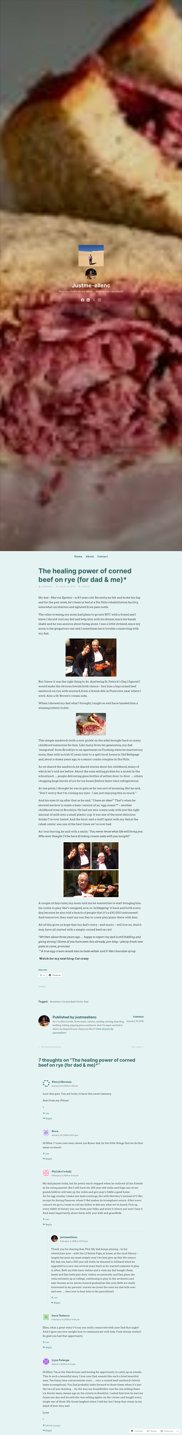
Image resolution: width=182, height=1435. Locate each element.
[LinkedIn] (88, 300)
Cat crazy (136, 1047)
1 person (56, 1425)
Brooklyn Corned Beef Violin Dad (69, 1001)
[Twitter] (94, 300)
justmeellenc (47, 586)
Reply (49, 1118)
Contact (102, 556)
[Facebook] (83, 300)
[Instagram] (99, 300)
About (90, 556)
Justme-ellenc (91, 285)
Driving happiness (49, 1047)
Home (78, 556)
